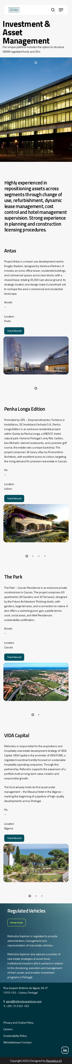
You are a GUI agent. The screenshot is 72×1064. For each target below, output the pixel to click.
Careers (8, 1029)
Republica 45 (54, 1061)
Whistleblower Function (17, 1042)
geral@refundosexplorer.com (24, 1001)
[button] (61, 10)
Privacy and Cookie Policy (18, 1022)
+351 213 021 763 (17, 1006)
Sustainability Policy (15, 1036)
